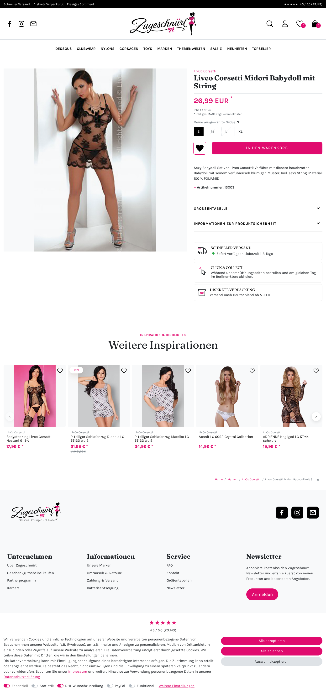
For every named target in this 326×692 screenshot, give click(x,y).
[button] (285, 24)
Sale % (216, 49)
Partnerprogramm (21, 580)
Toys (147, 49)
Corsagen (129, 49)
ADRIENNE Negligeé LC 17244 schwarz (286, 439)
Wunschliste (199, 148)
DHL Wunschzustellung (84, 686)
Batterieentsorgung (102, 588)
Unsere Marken (99, 565)
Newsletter (175, 588)
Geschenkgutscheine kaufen (30, 573)
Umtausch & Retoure (104, 573)
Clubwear (86, 49)
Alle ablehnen (272, 651)
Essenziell (20, 686)
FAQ (170, 565)
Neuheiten (237, 49)
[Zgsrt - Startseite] (37, 512)
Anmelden (262, 594)
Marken (164, 49)
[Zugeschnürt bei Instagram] (21, 24)
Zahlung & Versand (103, 580)
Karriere (13, 588)
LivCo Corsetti (205, 71)
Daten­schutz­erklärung (22, 677)
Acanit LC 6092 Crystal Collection (226, 437)
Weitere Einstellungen (177, 686)
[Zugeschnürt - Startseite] (163, 24)
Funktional (145, 686)
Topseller (261, 49)
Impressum (77, 671)
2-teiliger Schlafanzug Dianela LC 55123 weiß (97, 439)
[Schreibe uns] (33, 24)
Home (219, 479)
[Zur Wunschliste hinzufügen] (60, 371)
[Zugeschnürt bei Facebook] (10, 24)
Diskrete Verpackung (232, 290)
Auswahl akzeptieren (272, 661)
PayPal (120, 686)
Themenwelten (191, 49)
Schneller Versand (231, 248)
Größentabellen (179, 580)
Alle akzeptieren (272, 641)
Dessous (63, 49)
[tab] (258, 208)
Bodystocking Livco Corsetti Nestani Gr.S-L (29, 439)
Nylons (108, 49)
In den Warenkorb (267, 148)
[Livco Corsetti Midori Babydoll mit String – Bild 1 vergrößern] (95, 160)
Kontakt (173, 573)
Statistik (47, 686)
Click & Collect (226, 267)
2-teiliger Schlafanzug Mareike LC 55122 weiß (162, 439)
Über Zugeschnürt (22, 565)
